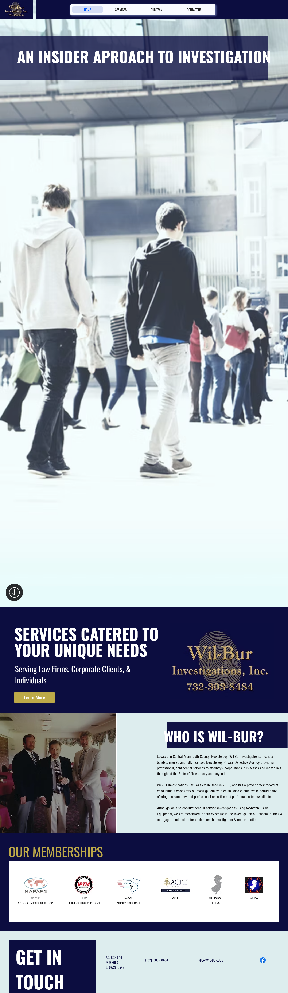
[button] (34, 698)
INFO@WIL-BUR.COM (211, 960)
